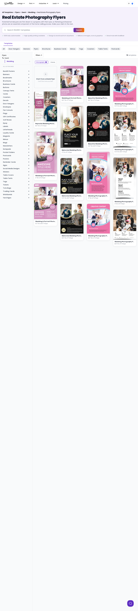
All (4, 49)
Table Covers (8, 175)
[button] (53, 119)
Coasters (90, 49)
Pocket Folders (9, 152)
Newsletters (7, 146)
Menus (72, 49)
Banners (27, 49)
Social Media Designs (11, 168)
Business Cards (60, 49)
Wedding (32, 12)
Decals (5, 100)
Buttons (6, 87)
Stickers (6, 172)
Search (79, 30)
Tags (81, 49)
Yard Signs (7, 198)
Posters (6, 159)
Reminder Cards (9, 162)
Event (24, 12)
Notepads (7, 149)
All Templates (7, 12)
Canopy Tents (8, 91)
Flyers (17, 12)
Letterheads (8, 130)
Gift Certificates (9, 117)
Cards (5, 94)
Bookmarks (7, 78)
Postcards (115, 49)
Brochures (46, 49)
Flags (5, 113)
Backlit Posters (9, 71)
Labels (5, 126)
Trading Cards (8, 191)
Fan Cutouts (8, 110)
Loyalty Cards (8, 133)
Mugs (5, 142)
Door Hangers (14, 49)
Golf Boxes (7, 120)
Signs (5, 165)
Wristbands (7, 194)
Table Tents (103, 49)
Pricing (65, 3)
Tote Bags (7, 188)
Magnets (6, 136)
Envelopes (7, 107)
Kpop (5, 123)
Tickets (6, 185)
